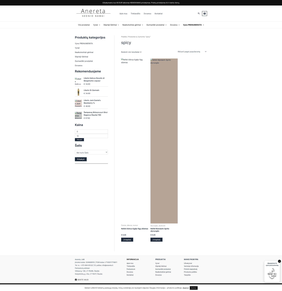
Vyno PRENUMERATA (84, 43)
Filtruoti (79, 139)
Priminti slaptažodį (190, 269)
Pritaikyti (80, 159)
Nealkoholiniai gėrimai (131, 25)
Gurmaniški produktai (155, 25)
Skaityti (186, 288)
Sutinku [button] (193, 288)
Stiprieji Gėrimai (110, 25)
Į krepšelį (127, 240)
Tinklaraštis (135, 13)
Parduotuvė (131, 269)
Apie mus (123, 13)
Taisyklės (187, 275)
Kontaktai (158, 13)
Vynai (95, 25)
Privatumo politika (190, 272)
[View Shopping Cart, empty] (204, 13)
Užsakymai (188, 263)
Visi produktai (84, 25)
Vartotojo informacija (191, 266)
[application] (99, 25)
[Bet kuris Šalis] (90, 153)
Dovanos (147, 13)
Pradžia (124, 37)
